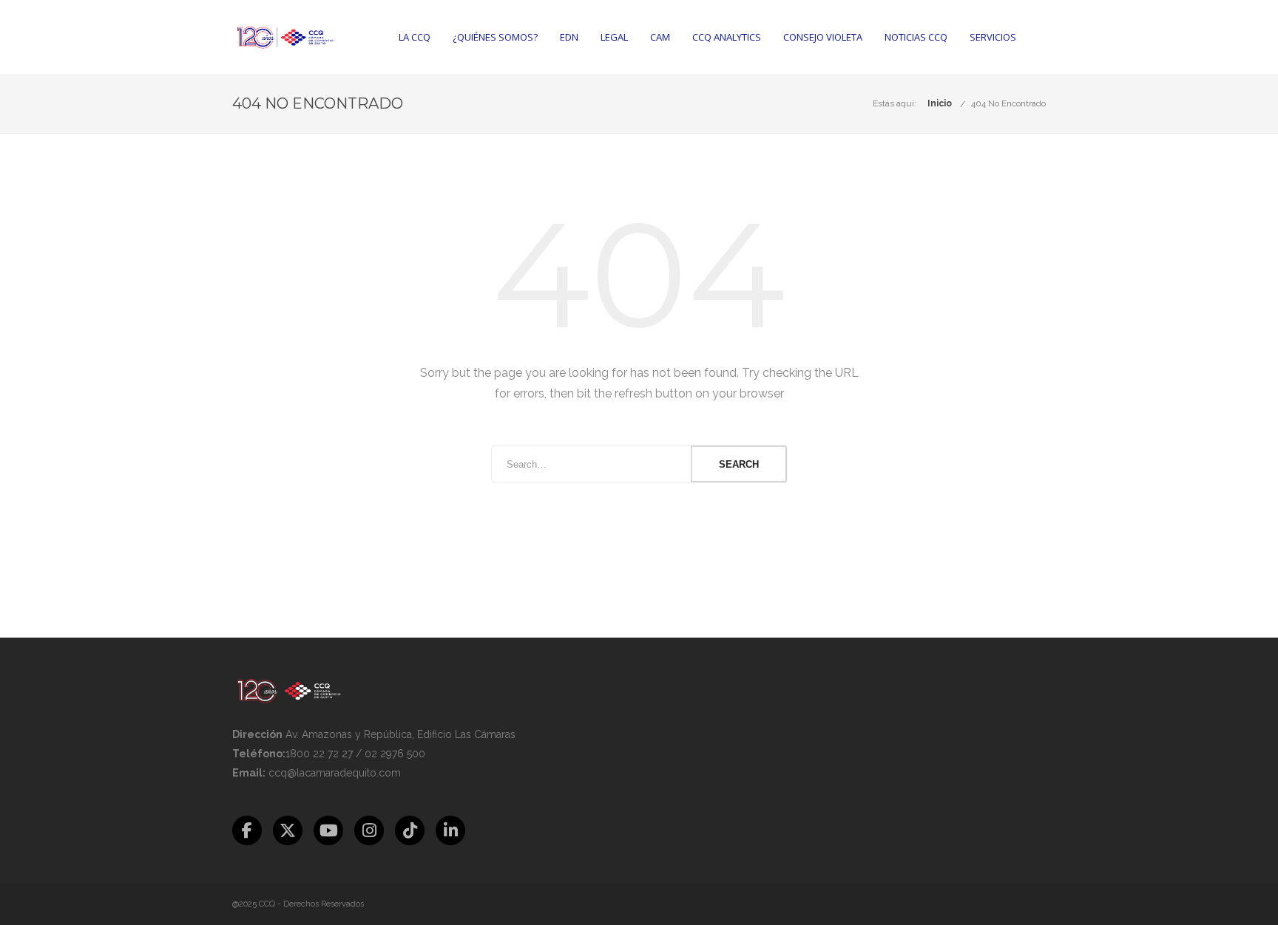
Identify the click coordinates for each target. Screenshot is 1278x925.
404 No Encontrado (1008, 103)
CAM (660, 37)
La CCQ (414, 37)
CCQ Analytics (726, 37)
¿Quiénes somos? (495, 37)
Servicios (993, 37)
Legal (614, 37)
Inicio (939, 103)
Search (739, 464)
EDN (569, 37)
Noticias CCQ (916, 37)
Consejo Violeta (822, 37)
